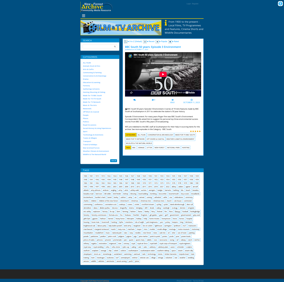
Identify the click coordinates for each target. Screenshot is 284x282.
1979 (185, 183)
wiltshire (101, 261)
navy (131, 233)
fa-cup (112, 211)
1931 (156, 176)
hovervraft (105, 222)
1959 (197, 179)
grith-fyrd (87, 219)
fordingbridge (195, 211)
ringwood (112, 243)
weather (182, 258)
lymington (168, 226)
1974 (167, 183)
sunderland (118, 254)
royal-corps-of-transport (168, 243)
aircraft (195, 187)
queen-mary (140, 240)
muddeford (99, 233)
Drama (85, 79)
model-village (162, 229)
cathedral (157, 197)
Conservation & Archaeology (94, 76)
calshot (123, 197)
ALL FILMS (87, 63)
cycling (158, 204)
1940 (85, 179)
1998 (103, 187)
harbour (103, 219)
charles (86, 201)
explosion (96, 211)
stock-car (97, 254)
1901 (91, 176)
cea (170, 197)
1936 (179, 176)
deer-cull (190, 204)
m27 (184, 226)
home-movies (154, 219)
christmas (134, 201)
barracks (168, 190)
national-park (173, 147)
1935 (173, 176)
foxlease (128, 215)
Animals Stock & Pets (91, 66)
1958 (191, 179)
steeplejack (88, 254)
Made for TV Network (91, 102)
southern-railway (163, 250)
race (155, 240)
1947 (126, 179)
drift (146, 208)
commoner (188, 201)
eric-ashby (87, 211)
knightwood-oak (89, 226)
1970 (144, 183)
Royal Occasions (89, 125)
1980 (191, 183)
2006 (126, 187)
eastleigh (166, 208)
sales (145, 247)
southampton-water (147, 250)
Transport (87, 141)
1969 (138, 183)
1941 (91, 179)
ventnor (135, 258)
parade (86, 236)
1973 (162, 183)
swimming (127, 254)
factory (104, 211)
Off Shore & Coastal (91, 112)
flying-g (177, 211)
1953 (162, 179)
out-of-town (182, 233)
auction (143, 190)
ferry (153, 211)
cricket (137, 204)
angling (113, 190)
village (153, 258)
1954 (167, 179)
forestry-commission (99, 215)
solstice (123, 250)
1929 (144, 176)
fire (166, 211)
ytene (137, 261)
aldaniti (86, 190)
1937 (185, 176)
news (155, 233)
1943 (103, 179)
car (135, 197)
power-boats (186, 236)
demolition (87, 208)
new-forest (160, 147)
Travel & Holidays (90, 144)
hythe (121, 222)
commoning (88, 204)
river (119, 243)
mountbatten (88, 233)
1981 (197, 183)
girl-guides (153, 215)
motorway (195, 229)
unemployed (125, 258)
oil (169, 233)
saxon (172, 247)
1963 (103, 183)
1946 (120, 179)
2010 (132, 187)
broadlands (195, 194)
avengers (152, 190)
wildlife (93, 261)
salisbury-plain (163, 247)
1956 (179, 179)
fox (121, 215)
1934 (167, 176)
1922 (109, 176)
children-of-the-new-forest (108, 201)
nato (125, 233)
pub (125, 240)
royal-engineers (184, 243)
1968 (132, 183)
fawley (146, 211)
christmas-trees (158, 201)
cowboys (122, 204)
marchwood (88, 229)
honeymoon (166, 219)
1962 (97, 183)
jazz (161, 222)
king (181, 222)
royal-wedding (98, 247)
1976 (173, 183)
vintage (160, 258)
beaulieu (196, 190)
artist (126, 190)
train (192, 254)
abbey (174, 187)
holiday (138, 219)
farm (118, 211)
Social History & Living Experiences (97, 128)
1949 (138, 179)
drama (131, 208)
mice (145, 229)
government (174, 215)
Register (195, 3)
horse (175, 219)
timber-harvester (171, 254)
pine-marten (143, 236)
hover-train (95, 222)
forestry (86, 215)
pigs (135, 236)
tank (143, 254)
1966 (120, 183)
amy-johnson (96, 190)
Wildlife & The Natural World (94, 154)
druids (152, 208)
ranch (190, 240)
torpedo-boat (184, 254)
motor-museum (183, 229)
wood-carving (121, 261)
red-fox (197, 240)
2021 (162, 187)
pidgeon (121, 236)
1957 (185, 179)
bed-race (99, 194)
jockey (167, 222)
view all (113, 161)
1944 (109, 179)
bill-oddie (107, 194)
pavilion (103, 236)
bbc (134, 147)
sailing (133, 247)
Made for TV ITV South (92, 99)
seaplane (95, 250)
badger (160, 190)
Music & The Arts (90, 105)
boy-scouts (185, 194)
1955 (173, 179)
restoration (103, 243)
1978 (179, 183)
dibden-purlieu (105, 208)
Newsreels (87, 108)
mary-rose (121, 229)
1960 (85, 183)
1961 (91, 183)
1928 (138, 176)
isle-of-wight (139, 222)
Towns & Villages (90, 138)
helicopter (130, 219)
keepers (175, 222)
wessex (86, 261)
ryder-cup (125, 247)
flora (171, 211)
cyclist (166, 204)
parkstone (94, 236)
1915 (97, 176)
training (86, 258)
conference (99, 204)
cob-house (177, 201)
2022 (167, 187)
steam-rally (189, 250)
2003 (114, 187)
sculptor (189, 247)
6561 (172, 102)
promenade (117, 240)
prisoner (108, 240)
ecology (175, 208)
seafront (87, 250)
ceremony (189, 197)
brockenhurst (88, 197)
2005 (120, 187)
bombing (153, 194)
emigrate (191, 208)
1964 (109, 183)
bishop (125, 194)
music (108, 233)
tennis (160, 254)
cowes (130, 204)
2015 (144, 187)
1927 (132, 176)
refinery (86, 243)
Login (189, 3)
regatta (94, 243)
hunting (185, 147)
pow (177, 236)
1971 (150, 183)
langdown (137, 226)
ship (110, 250)
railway (183, 240)
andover (106, 190)
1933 (162, 176)
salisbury (152, 247)
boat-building (143, 194)
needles (138, 233)
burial (109, 197)
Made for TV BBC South (92, 95)
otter (149, 147)
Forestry (86, 85)
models (152, 229)
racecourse (163, 240)
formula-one (113, 215)
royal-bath (153, 243)
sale (139, 247)
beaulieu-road (88, 194)
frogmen (144, 215)
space (174, 250)
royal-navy (87, 247)
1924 (114, 176)
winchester (110, 261)
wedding (191, 258)
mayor (139, 229)
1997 (97, 187)
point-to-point (155, 236)
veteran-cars (144, 258)
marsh (113, 229)
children (94, 201)
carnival (141, 197)
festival (159, 211)
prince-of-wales (89, 240)
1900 (85, 176)
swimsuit (137, 254)
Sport (85, 131)
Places (85, 118)
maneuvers (192, 226)
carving (149, 197)
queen (131, 240)
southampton (133, 250)
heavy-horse (120, 219)
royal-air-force (142, 243)
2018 (156, 187)
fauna (140, 211)
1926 (126, 176)
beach (188, 190)
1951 (150, 179)
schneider (180, 247)
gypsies (95, 219)
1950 (144, 179)
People (86, 115)
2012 (138, 187)
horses (181, 219)
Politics (86, 122)
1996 (91, 187)
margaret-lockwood (102, 229)
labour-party (102, 226)
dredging (139, 208)
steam (180, 250)
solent (116, 250)
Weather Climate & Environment (96, 151)
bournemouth (174, 194)
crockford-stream (148, 204)
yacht (131, 261)
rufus (107, 247)
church (169, 201)
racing (172, 240)
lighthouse (158, 226)
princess (100, 240)
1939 (197, 176)
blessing (133, 194)
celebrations (178, 197)
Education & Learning (91, 82)
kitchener (188, 222)
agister (188, 187)
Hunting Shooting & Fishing (94, 92)
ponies (164, 236)
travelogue (101, 258)
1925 (120, 176)
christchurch (124, 201)
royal (133, 243)
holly (145, 219)
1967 (126, 183)
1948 (132, 179)
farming (125, 211)
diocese (115, 208)
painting (191, 233)
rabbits (149, 240)
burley (116, 197)
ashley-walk (134, 190)
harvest (110, 219)
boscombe (163, 194)
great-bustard (186, 215)
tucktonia (110, 258)
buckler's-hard (100, 197)
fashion (133, 211)
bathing (176, 190)
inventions (129, 222)
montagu (172, 229)
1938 (191, 176)
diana (95, 208)
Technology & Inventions (93, 135)
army (120, 190)
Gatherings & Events (91, 89)
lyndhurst (177, 226)
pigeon (129, 236)
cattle (165, 197)
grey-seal (196, 215)
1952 (156, 179)
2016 (150, 187)
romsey (126, 243)
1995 (85, 187)
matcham (131, 229)
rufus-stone (116, 247)
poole (172, 236)
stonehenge (107, 254)
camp (130, 197)
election (182, 208)
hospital (189, 219)
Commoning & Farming (92, 72)
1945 (114, 179)
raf (177, 240)
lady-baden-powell (115, 226)
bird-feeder (117, 194)
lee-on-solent (147, 226)
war (176, 258)
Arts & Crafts (88, 69)
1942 (97, 179)
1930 (150, 176)
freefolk (136, 215)
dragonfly (123, 208)
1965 (114, 183)
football (185, 211)
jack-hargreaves (152, 222)
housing (86, 222)
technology (152, 254)
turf (117, 258)
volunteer (169, 258)
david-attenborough (177, 204)
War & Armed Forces (91, 148)
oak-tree (162, 233)
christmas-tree (145, 201)
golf (166, 215)
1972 (156, 183)
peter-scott (112, 236)
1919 (103, 176)
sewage (141, 147)
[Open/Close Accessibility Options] (280, 4)
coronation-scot (110, 204)
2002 (109, 187)
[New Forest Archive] (97, 7)
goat (161, 215)
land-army (127, 226)
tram (93, 258)
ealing (159, 208)
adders (180, 187)
